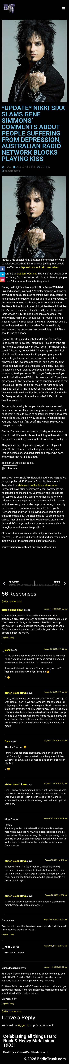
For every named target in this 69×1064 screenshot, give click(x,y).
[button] (63, 8)
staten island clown (12, 609)
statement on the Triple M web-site (37, 485)
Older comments (12, 601)
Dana (7, 649)
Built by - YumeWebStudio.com (25, 1052)
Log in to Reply (8, 637)
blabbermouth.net (27, 273)
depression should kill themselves (40, 267)
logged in (23, 1025)
